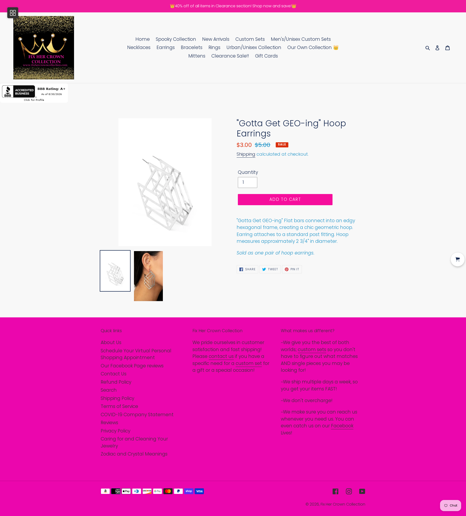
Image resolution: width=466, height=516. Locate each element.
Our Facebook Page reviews (132, 366)
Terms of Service (119, 406)
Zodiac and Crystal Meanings (134, 454)
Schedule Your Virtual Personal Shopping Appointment (136, 354)
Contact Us (113, 374)
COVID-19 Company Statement (137, 414)
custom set (249, 363)
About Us (111, 342)
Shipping (246, 154)
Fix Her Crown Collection (343, 504)
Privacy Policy (115, 431)
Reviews (109, 422)
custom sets (312, 349)
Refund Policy (116, 382)
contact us (221, 356)
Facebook (342, 426)
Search (109, 390)
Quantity (248, 172)
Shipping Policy (117, 398)
